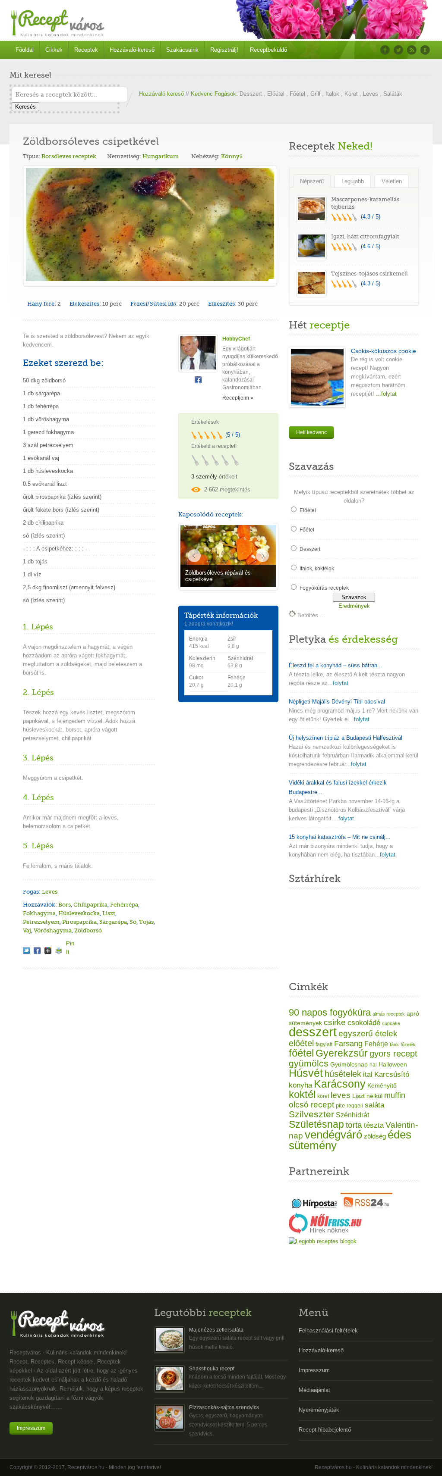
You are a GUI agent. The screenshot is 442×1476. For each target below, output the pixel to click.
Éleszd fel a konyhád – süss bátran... (335, 665)
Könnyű (232, 156)
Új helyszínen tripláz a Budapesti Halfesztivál (345, 738)
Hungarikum (160, 156)
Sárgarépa (113, 922)
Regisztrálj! (224, 50)
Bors (64, 904)
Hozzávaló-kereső (132, 50)
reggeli (355, 1106)
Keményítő (382, 1085)
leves (340, 1095)
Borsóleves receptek (68, 156)
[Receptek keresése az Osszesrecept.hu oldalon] (323, 1241)
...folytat (385, 394)
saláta (374, 1105)
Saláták (392, 94)
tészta (374, 1125)
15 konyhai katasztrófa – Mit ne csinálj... (340, 837)
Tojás (146, 922)
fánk (394, 1044)
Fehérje (376, 1044)
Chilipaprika (90, 904)
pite (340, 1105)
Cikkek (54, 50)
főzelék (408, 1044)
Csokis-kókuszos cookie (383, 350)
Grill (315, 94)
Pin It (69, 943)
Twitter (398, 50)
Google (425, 50)
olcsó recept (311, 1104)
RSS (412, 50)
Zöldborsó (88, 930)
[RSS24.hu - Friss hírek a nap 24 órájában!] (366, 1208)
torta (354, 1124)
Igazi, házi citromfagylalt (365, 236)
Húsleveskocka (79, 913)
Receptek (86, 50)
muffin (394, 1095)
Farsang (348, 1043)
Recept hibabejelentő (325, 1429)
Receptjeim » (237, 398)
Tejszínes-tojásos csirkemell (369, 273)
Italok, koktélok (317, 569)
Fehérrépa (124, 904)
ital (368, 1074)
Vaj (27, 930)
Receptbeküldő (268, 50)
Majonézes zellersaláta (216, 1330)
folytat (340, 683)
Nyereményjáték (319, 1410)
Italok (332, 94)
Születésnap (316, 1124)
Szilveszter (311, 1114)
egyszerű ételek (368, 1033)
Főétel (297, 94)
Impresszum (31, 1428)
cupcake (391, 1023)
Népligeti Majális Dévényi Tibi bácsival (337, 701)
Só (132, 922)
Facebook (385, 50)
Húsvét (306, 1073)
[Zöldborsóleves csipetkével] (26, 950)
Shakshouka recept (211, 1369)
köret (323, 1096)
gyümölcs (308, 1063)
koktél (302, 1094)
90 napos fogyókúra (330, 1012)
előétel (301, 1043)
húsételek (343, 1074)
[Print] (58, 950)
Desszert (251, 94)
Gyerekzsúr (342, 1053)
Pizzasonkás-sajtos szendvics (224, 1407)
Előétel (275, 94)
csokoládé (363, 1023)
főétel (301, 1053)
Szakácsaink (182, 50)
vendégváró (333, 1135)
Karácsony (340, 1084)
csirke (335, 1022)
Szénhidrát (352, 1115)
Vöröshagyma (53, 930)
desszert (313, 1032)
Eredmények (354, 606)
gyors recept (393, 1053)
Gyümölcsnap (349, 1064)
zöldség (375, 1136)
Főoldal (25, 50)
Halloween (393, 1064)
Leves (370, 94)
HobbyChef (236, 339)
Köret (351, 94)
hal (373, 1065)
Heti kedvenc (311, 432)
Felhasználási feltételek (328, 1330)
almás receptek (389, 1013)
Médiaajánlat (314, 1390)
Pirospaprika (79, 922)
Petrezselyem (41, 922)
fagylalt (324, 1044)
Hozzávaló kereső (161, 94)
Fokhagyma (39, 913)
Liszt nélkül (367, 1095)
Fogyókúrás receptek (324, 588)
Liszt (108, 913)
